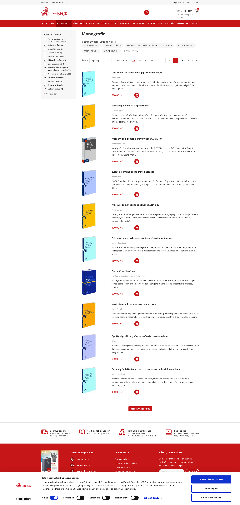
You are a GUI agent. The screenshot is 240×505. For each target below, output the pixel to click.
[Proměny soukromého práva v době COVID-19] (95, 150)
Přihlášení (187, 2)
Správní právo (53, 81)
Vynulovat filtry (51, 94)
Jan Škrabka (116, 144)
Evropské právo (54, 49)
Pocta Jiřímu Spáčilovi (124, 271)
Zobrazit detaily (151, 498)
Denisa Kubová (117, 77)
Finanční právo (53, 52)
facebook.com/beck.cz (87, 471)
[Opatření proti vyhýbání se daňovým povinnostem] (95, 347)
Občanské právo (55, 60)
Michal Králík (140, 276)
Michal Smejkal (117, 210)
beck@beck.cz (83, 465)
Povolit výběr (211, 488)
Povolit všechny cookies (211, 479)
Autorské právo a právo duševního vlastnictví (57, 40)
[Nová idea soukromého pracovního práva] (95, 315)
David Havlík (130, 276)
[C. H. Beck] (58, 11)
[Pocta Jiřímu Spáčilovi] (95, 282)
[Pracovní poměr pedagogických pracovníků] (95, 216)
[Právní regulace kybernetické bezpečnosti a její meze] (95, 249)
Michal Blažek (117, 309)
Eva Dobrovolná (118, 276)
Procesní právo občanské (58, 74)
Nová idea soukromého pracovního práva (134, 304)
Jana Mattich (116, 177)
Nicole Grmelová (118, 374)
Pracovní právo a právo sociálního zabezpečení (58, 68)
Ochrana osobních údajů (126, 463)
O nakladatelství (122, 459)
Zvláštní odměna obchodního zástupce (133, 171)
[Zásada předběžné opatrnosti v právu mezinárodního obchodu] (95, 380)
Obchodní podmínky (123, 467)
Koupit (136, 95)
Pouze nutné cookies (211, 497)
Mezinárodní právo (55, 56)
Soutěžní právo (54, 77)
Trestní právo (54, 85)
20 (140, 60)
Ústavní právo (54, 89)
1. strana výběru (107, 41)
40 (152, 60)
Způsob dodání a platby (125, 471)
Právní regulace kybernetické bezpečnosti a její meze (142, 238)
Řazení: (85, 60)
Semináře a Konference (139, 431)
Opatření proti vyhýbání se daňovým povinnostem (140, 336)
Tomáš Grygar (117, 110)
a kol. (124, 144)
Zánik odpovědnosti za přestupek (130, 105)
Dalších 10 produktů (140, 408)
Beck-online (180, 431)
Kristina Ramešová (119, 243)
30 (146, 60)
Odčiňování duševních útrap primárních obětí (137, 72)
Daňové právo (54, 45)
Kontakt (195, 2)
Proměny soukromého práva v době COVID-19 (137, 138)
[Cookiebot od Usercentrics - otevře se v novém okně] (23, 500)
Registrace (177, 2)
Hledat (146, 12)
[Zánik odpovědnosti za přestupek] (95, 117)
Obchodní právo (54, 64)
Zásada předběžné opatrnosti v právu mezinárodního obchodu (146, 369)
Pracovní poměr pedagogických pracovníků (135, 204)
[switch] (80, 498)
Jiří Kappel (115, 341)
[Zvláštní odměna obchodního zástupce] (95, 183)
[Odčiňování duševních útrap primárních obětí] (95, 83)
